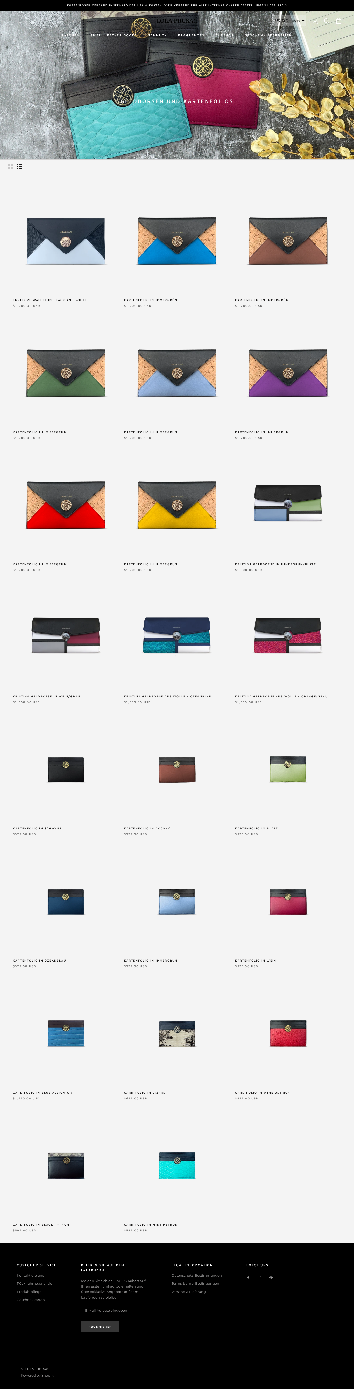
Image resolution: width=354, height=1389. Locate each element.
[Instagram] (259, 1277)
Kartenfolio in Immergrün (151, 300)
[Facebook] (248, 1277)
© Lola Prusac (35, 1368)
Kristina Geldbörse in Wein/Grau (46, 696)
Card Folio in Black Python (41, 1224)
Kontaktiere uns (30, 1275)
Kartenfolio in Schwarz (37, 828)
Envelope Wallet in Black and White (50, 300)
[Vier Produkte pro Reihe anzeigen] (19, 166)
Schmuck (157, 35)
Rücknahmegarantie (34, 1283)
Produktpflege (29, 1292)
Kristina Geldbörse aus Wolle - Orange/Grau (281, 696)
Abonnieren (100, 1326)
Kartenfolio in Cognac (147, 828)
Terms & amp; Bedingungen (195, 1283)
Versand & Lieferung (189, 1292)
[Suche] (327, 20)
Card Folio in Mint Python (151, 1224)
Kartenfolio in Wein (255, 960)
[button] (289, 20)
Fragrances (191, 35)
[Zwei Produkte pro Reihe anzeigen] (10, 166)
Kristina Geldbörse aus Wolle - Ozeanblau (168, 696)
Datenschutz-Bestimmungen (197, 1275)
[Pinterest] (271, 1277)
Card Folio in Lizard (145, 1092)
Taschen (71, 35)
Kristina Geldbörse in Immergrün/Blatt (275, 564)
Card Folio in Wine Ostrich (262, 1092)
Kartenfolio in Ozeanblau (39, 960)
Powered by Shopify (37, 1375)
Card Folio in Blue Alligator (42, 1092)
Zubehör (224, 35)
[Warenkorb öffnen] (338, 21)
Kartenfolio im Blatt (256, 828)
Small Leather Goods (114, 35)
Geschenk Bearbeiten (268, 35)
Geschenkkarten (31, 1300)
